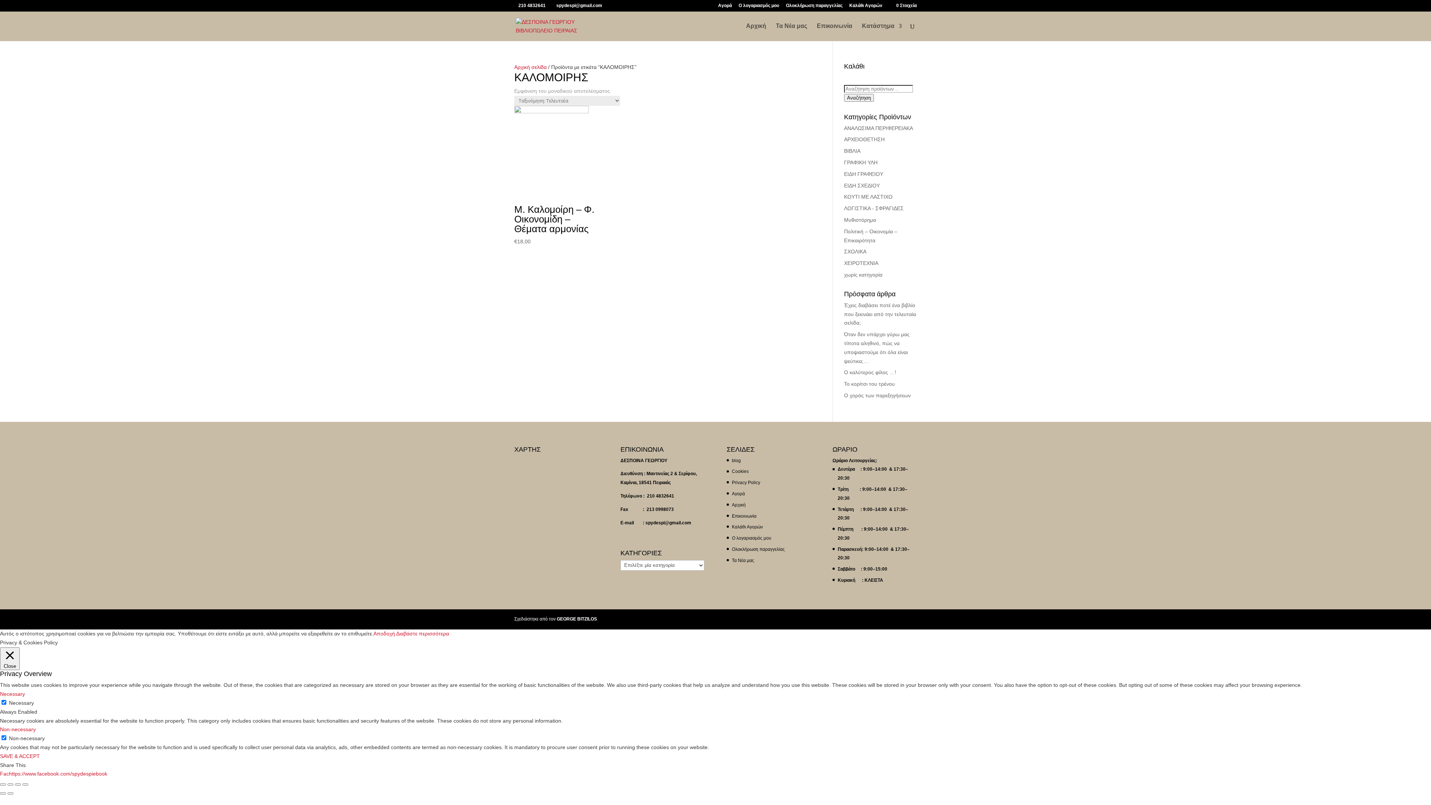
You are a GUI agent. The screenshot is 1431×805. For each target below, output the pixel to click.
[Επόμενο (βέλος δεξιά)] (10, 793)
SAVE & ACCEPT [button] (20, 756)
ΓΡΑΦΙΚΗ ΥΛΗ (861, 162)
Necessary (21, 703)
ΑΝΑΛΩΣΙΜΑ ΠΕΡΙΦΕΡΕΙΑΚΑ (878, 128)
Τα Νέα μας (791, 26)
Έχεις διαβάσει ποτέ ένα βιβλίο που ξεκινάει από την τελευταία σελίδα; (880, 314)
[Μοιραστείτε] (10, 784)
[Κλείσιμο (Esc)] (3, 784)
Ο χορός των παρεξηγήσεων (877, 395)
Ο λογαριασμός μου (759, 5)
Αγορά (725, 5)
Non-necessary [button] (18, 729)
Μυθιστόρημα (860, 220)
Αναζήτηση (859, 98)
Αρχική (756, 26)
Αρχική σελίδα (530, 67)
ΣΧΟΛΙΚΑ (855, 252)
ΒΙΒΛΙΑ (852, 151)
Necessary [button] (12, 694)
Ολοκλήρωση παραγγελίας (814, 5)
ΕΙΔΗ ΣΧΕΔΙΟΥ (862, 186)
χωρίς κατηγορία (863, 275)
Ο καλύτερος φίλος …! (870, 372)
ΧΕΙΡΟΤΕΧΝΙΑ (861, 263)
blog (736, 460)
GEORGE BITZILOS (577, 619)
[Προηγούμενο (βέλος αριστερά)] (3, 793)
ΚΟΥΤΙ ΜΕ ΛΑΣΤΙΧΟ (868, 197)
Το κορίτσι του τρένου (869, 384)
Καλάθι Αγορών (865, 5)
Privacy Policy (746, 482)
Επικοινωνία (834, 26)
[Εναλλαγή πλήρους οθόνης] (18, 784)
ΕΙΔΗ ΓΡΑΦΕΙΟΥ (863, 174)
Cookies (740, 471)
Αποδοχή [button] (384, 634)
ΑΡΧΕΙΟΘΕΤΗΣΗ (864, 139)
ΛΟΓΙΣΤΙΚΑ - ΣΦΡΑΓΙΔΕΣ (874, 208)
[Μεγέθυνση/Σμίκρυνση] (25, 784)
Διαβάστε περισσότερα (422, 634)
